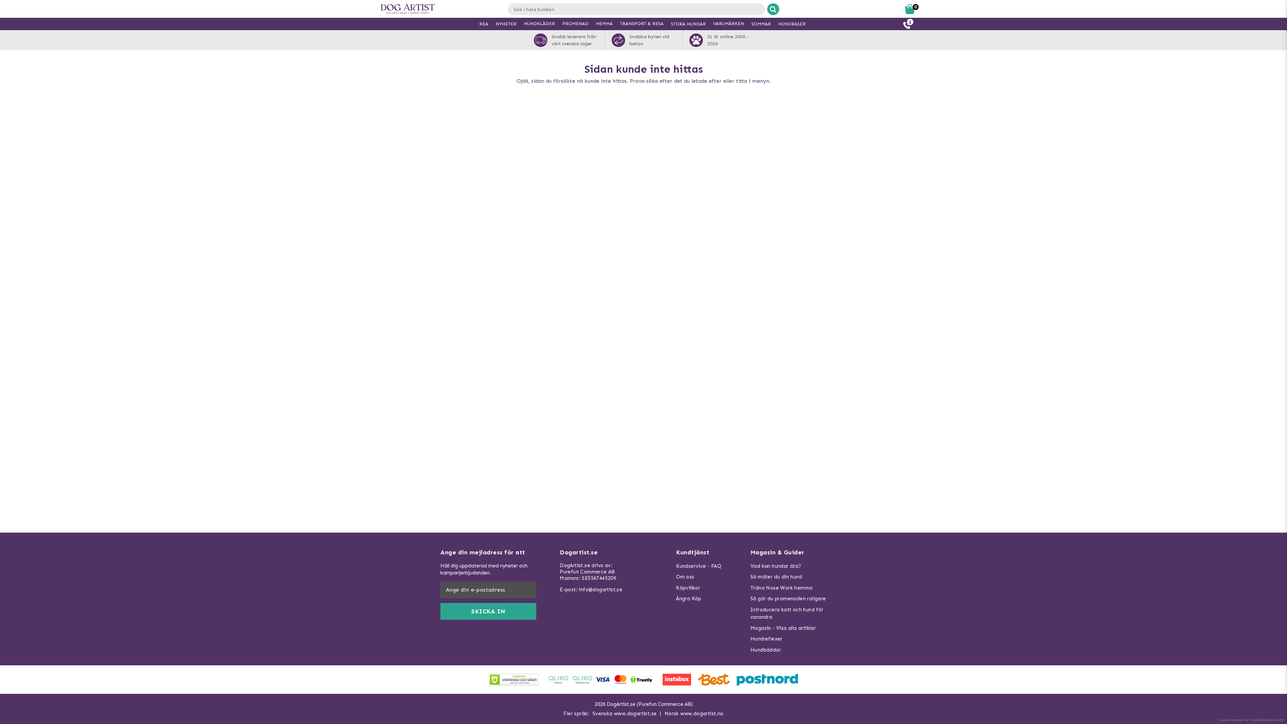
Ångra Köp (688, 599)
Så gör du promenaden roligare (788, 599)
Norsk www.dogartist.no (694, 714)
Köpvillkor (688, 588)
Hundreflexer (766, 639)
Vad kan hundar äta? (775, 566)
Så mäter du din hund (776, 577)
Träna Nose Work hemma (781, 588)
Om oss (685, 577)
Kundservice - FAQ (698, 566)
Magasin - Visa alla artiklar (783, 628)
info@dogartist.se (600, 590)
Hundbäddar (765, 650)
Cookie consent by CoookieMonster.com (1251, 720)
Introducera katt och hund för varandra (786, 613)
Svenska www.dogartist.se (625, 714)
